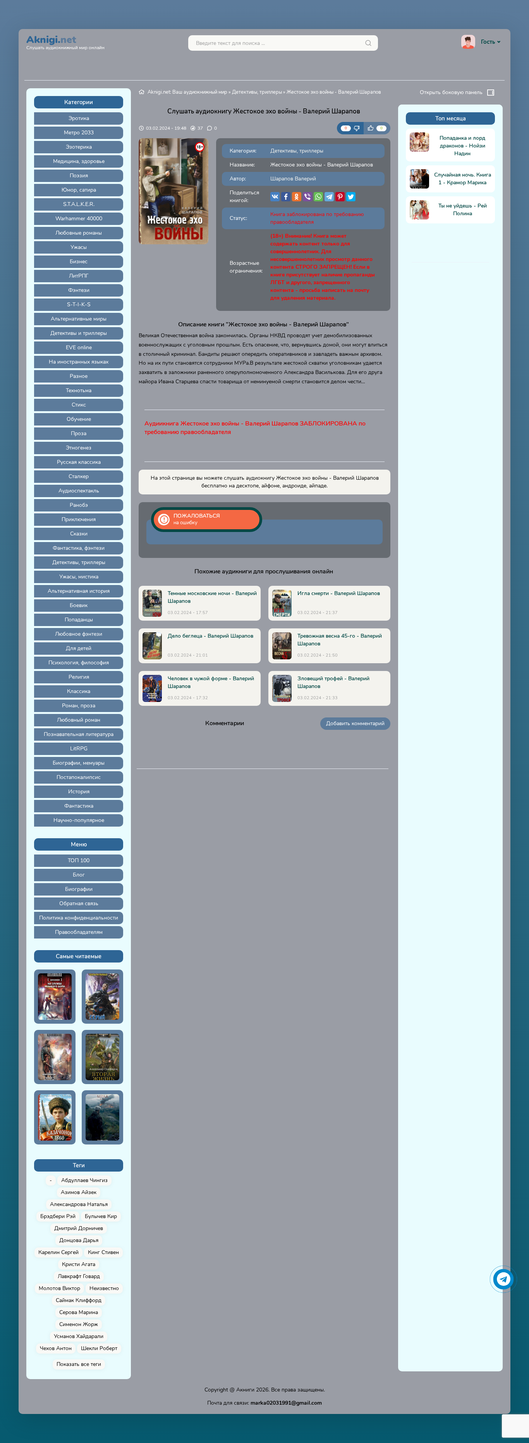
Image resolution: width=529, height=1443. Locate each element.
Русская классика (79, 462)
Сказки (79, 533)
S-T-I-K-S (79, 304)
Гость (488, 42)
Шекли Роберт (99, 1348)
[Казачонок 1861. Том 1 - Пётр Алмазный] (55, 1117)
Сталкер (79, 476)
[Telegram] (329, 196)
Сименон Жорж (78, 1324)
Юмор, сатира (79, 190)
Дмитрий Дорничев (78, 1228)
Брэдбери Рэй (58, 1216)
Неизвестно (104, 1288)
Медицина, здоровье (79, 161)
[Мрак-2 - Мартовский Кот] (102, 1117)
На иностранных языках (78, 361)
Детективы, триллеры (78, 562)
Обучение (79, 419)
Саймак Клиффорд (78, 1300)
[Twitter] (351, 196)
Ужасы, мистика (78, 576)
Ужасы (78, 247)
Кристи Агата (78, 1264)
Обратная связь (78, 903)
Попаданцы (79, 619)
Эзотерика (79, 147)
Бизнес (79, 261)
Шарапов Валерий (293, 178)
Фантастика (78, 806)
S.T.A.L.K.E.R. (78, 204)
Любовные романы (78, 233)
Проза (78, 433)
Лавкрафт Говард (79, 1276)
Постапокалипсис (79, 777)
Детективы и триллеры (78, 333)
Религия (79, 677)
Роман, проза (78, 705)
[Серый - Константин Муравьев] (102, 996)
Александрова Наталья (79, 1204)
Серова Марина (78, 1312)
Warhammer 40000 (78, 218)
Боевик (79, 605)
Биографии (79, 889)
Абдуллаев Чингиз (84, 1180)
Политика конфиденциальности (78, 917)
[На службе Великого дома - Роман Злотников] (55, 996)
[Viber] (307, 196)
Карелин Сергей (58, 1252)
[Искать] (368, 43)
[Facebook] (285, 196)
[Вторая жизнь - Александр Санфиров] (102, 1057)
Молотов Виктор (59, 1288)
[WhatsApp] (318, 196)
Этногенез (78, 447)
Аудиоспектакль (78, 490)
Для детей (78, 648)
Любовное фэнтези (78, 634)
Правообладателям (79, 932)
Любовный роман (78, 720)
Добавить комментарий (355, 723)
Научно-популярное (78, 820)
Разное (79, 376)
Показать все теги (79, 1364)
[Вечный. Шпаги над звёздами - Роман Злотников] (55, 1057)
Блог (79, 874)
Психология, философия (78, 662)
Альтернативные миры (78, 319)
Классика (78, 691)
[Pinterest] (340, 196)
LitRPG (79, 748)
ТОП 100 (78, 860)
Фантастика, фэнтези (79, 548)
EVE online (79, 347)
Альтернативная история (79, 591)
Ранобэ (79, 505)
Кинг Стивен (103, 1252)
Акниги (245, 1389)
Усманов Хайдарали (78, 1336)
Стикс (79, 404)
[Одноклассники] (296, 196)
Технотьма (78, 390)
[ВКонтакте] (275, 196)
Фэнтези (78, 290)
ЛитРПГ (79, 276)
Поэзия (79, 175)
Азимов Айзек (78, 1192)
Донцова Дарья (78, 1240)
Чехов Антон (56, 1348)
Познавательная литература (78, 734)
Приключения (79, 519)
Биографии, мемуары (79, 763)
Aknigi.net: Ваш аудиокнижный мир (187, 92)
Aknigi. (65, 41)
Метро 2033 (79, 132)
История (78, 791)
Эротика (79, 118)
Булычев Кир (101, 1216)
